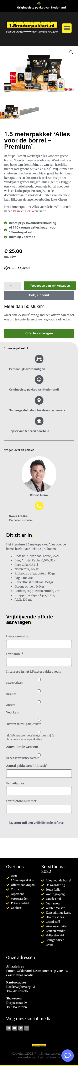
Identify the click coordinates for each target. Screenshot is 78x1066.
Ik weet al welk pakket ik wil (24, 723)
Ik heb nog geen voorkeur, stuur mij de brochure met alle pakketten (30, 737)
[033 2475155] (39, 505)
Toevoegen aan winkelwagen (50, 285)
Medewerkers (14, 682)
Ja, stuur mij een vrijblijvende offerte (36, 823)
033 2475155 (18, 516)
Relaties (11, 693)
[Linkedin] (20, 1028)
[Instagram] (26, 1028)
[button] (67, 28)
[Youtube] (14, 1028)
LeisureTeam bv (49, 1057)
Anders (10, 704)
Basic (17, 211)
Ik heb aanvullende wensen (22, 757)
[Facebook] (8, 1028)
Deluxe (30, 211)
